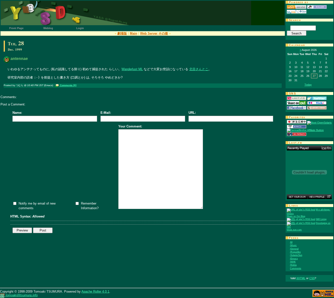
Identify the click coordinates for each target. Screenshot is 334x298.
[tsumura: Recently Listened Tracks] (309, 148)
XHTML (300, 278)
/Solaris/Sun (296, 255)
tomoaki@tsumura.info (21, 295)
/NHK (293, 262)
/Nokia (293, 265)
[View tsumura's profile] (317, 196)
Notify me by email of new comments (37, 206)
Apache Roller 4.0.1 (95, 291)
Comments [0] (67, 85)
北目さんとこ (198, 69)
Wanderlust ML (132, 69)
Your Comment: (130, 126)
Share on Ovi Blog (296, 216)
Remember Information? (90, 206)
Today (308, 84)
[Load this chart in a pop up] (329, 196)
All (291, 242)
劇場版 (122, 33)
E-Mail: (105, 113)
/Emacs (294, 258)
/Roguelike (295, 252)
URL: (192, 113)
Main (133, 33)
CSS (312, 278)
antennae (19, 59)
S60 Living (321, 219)
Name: (17, 113)
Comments (295, 268)
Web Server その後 (154, 33)
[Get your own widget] (297, 196)
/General (294, 249)
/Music (293, 245)
